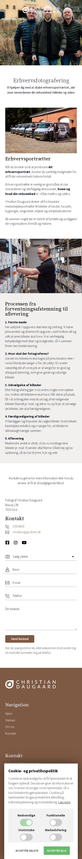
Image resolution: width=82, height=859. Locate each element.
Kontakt (10, 733)
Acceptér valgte (27, 850)
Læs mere (64, 802)
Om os (9, 727)
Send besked (20, 639)
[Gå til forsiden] (41, 10)
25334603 (18, 526)
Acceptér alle (56, 850)
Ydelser (10, 720)
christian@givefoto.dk (27, 532)
